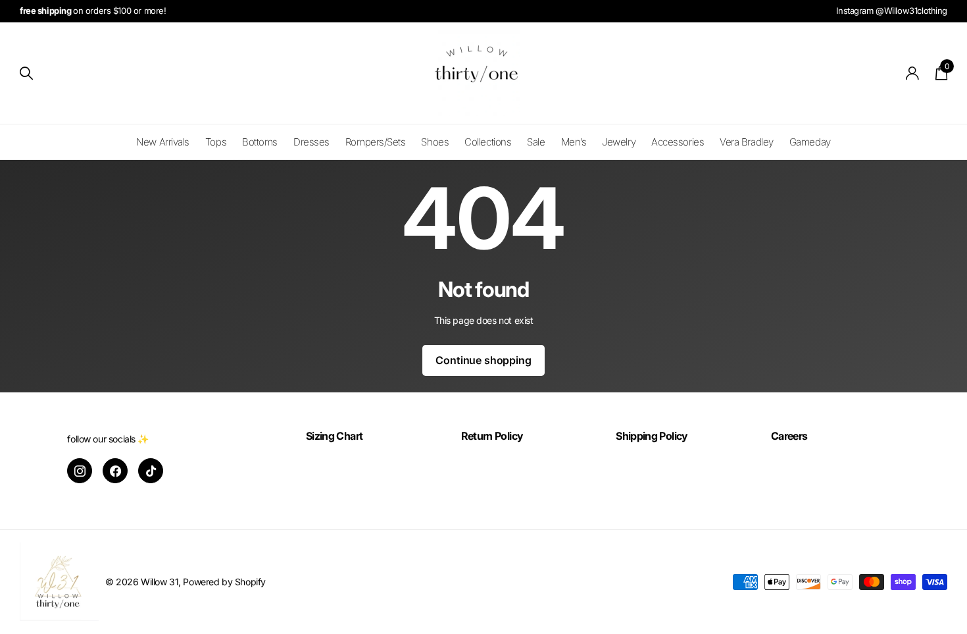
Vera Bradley (747, 142)
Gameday (810, 142)
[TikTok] (150, 470)
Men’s (574, 142)
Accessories (677, 142)
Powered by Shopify (224, 581)
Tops (215, 142)
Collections (487, 142)
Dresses (311, 142)
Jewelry (618, 142)
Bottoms (260, 142)
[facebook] (115, 470)
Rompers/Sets (375, 142)
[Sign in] (913, 73)
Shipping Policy (651, 435)
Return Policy (492, 435)
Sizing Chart (334, 435)
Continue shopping (483, 360)
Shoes (435, 142)
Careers (789, 435)
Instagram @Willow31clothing (891, 10)
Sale (536, 142)
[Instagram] (79, 470)
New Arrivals (162, 142)
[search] (26, 73)
